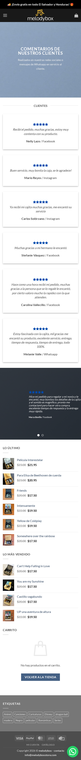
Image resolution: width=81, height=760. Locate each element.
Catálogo (48, 744)
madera (8, 720)
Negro (19, 720)
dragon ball (62, 714)
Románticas (44, 720)
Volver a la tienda (40, 677)
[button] (5, 15)
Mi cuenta (33, 744)
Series (57, 720)
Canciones (19, 714)
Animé (7, 714)
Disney (48, 714)
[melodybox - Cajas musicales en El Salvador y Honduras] (40, 15)
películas (30, 720)
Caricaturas (35, 714)
